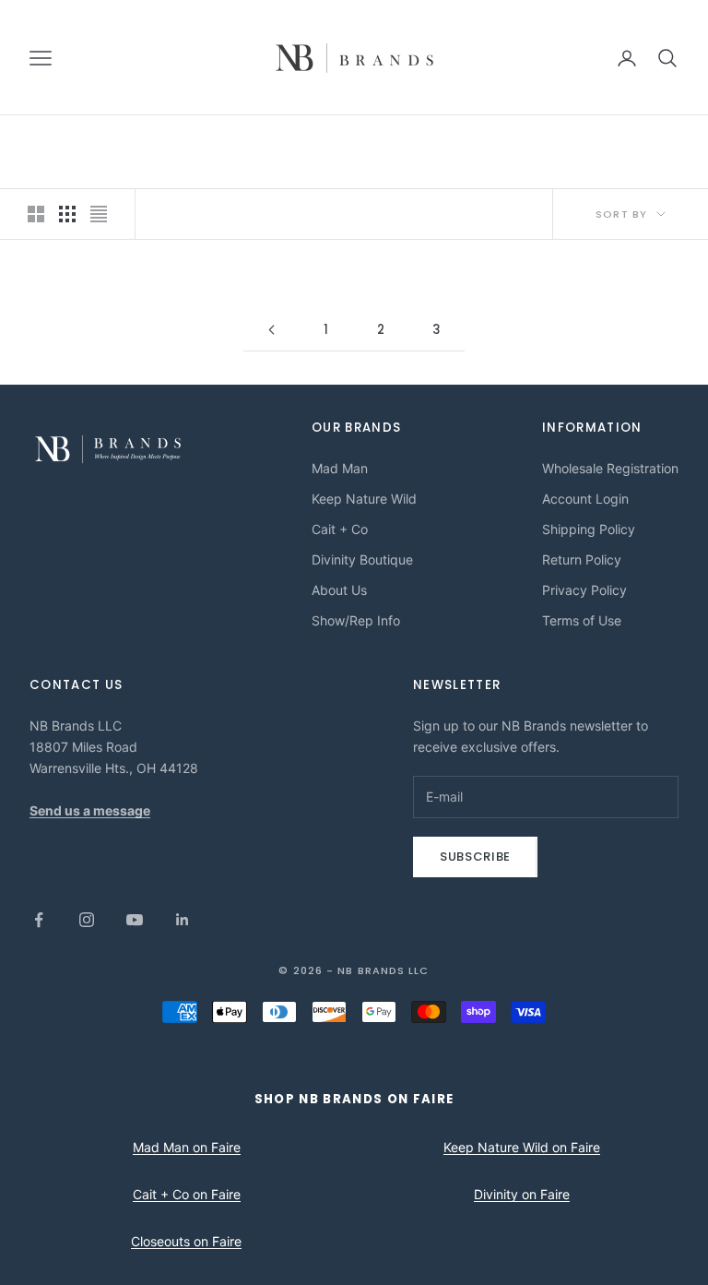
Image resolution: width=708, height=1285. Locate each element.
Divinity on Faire (522, 1194)
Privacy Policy (584, 590)
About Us (339, 590)
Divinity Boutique (362, 559)
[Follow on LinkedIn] (182, 919)
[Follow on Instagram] (86, 919)
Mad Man (340, 468)
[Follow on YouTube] (134, 919)
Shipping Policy (588, 529)
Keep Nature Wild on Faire (521, 1147)
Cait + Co (340, 529)
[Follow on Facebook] (39, 919)
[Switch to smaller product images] (67, 214)
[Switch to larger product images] (36, 214)
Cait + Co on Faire (187, 1194)
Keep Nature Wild (364, 498)
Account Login (585, 498)
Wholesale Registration (610, 468)
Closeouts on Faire (186, 1241)
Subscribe (475, 856)
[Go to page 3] (271, 330)
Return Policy (581, 559)
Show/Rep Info (356, 620)
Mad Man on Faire (187, 1147)
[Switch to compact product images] (98, 214)
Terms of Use (581, 620)
